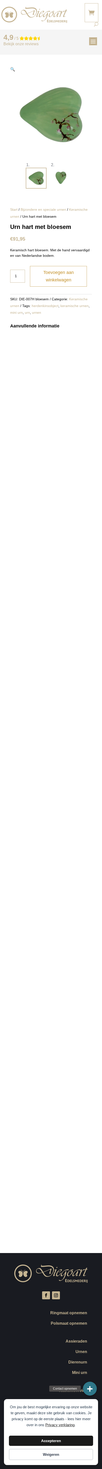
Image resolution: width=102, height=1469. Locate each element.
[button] (12, 69)
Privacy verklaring (60, 1425)
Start (14, 209)
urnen (36, 313)
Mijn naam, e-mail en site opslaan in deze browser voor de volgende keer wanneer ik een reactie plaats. (49, 1203)
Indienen (24, 1226)
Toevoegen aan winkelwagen (58, 276)
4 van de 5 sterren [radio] (64, 1153)
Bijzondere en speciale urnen (43, 209)
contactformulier (32, 520)
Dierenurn (77, 1362)
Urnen (81, 1352)
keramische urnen (74, 306)
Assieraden (76, 1341)
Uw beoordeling (24, 1139)
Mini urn (79, 1373)
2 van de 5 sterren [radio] (68, 1146)
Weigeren (51, 1454)
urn (27, 313)
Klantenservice (73, 1391)
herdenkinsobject (45, 306)
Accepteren (51, 1441)
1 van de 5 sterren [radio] (29, 1146)
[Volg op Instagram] (56, 1295)
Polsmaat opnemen (69, 1323)
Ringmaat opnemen (68, 1313)
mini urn (16, 313)
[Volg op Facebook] (46, 1295)
